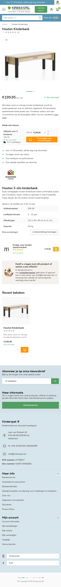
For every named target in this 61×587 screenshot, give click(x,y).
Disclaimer (6, 504)
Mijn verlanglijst (9, 535)
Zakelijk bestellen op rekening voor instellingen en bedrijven (29, 491)
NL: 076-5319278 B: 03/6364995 (22, 446)
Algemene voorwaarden (13, 500)
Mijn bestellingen (9, 526)
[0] (57, 9)
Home (4, 24)
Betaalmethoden (9, 486)
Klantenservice (30, 405)
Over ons (6, 495)
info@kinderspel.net (17, 454)
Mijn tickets (7, 530)
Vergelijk (6, 539)
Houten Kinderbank (20, 24)
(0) (18, 32)
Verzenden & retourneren (13, 482)
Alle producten (9, 544)
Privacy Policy (8, 509)
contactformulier (27, 272)
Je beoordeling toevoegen (45, 232)
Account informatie (10, 521)
